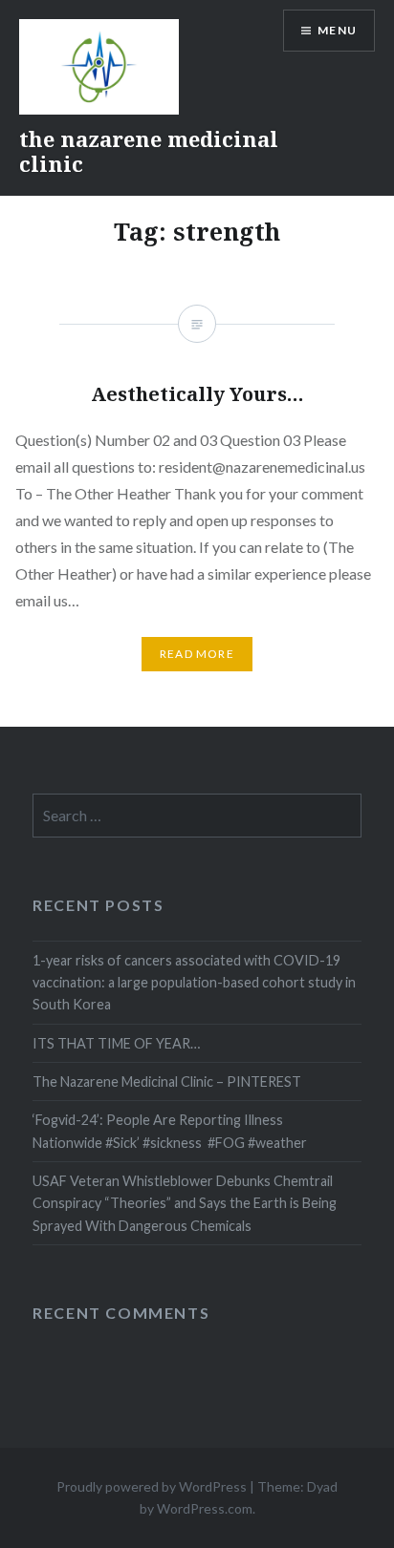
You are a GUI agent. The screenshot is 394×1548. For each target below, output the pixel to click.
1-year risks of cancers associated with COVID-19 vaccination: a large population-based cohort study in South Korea (194, 982)
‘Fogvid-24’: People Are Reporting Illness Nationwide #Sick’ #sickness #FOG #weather (170, 1131)
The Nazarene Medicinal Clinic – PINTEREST (167, 1081)
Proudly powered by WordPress (151, 1486)
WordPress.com (204, 1508)
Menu (337, 30)
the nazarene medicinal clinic (148, 151)
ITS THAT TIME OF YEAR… (116, 1043)
